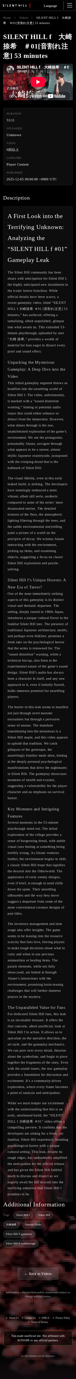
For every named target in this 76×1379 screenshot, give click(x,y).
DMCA (46, 1317)
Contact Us (45, 1307)
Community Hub (31, 1307)
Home (7, 17)
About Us (14, 1317)
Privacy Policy (63, 1317)
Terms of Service (39, 1322)
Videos (23, 17)
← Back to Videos (38, 1274)
